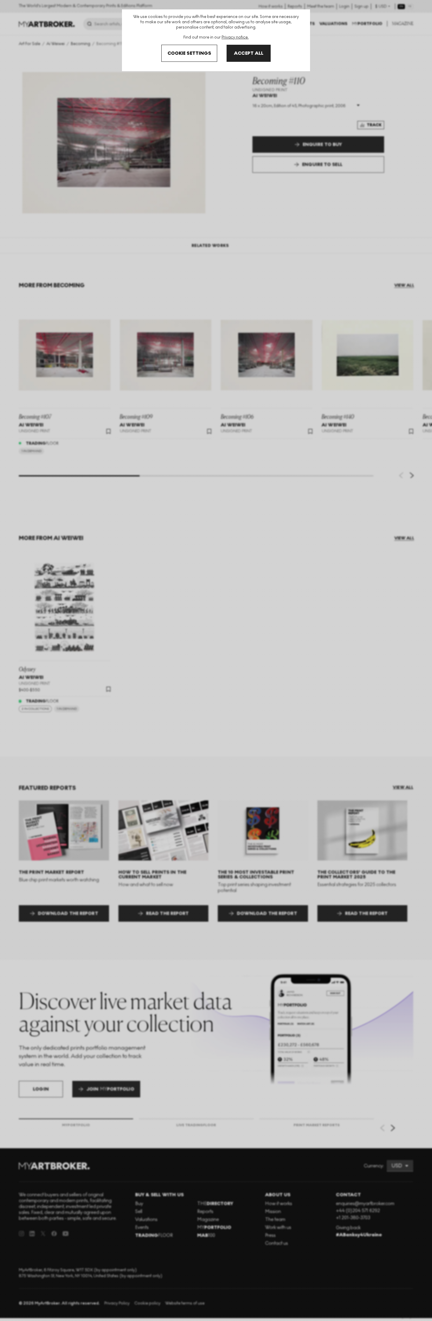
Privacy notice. (235, 37)
